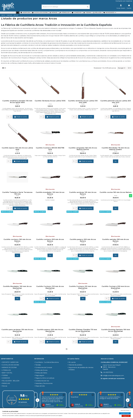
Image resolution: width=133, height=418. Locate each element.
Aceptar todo (125, 413)
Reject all (126, 416)
